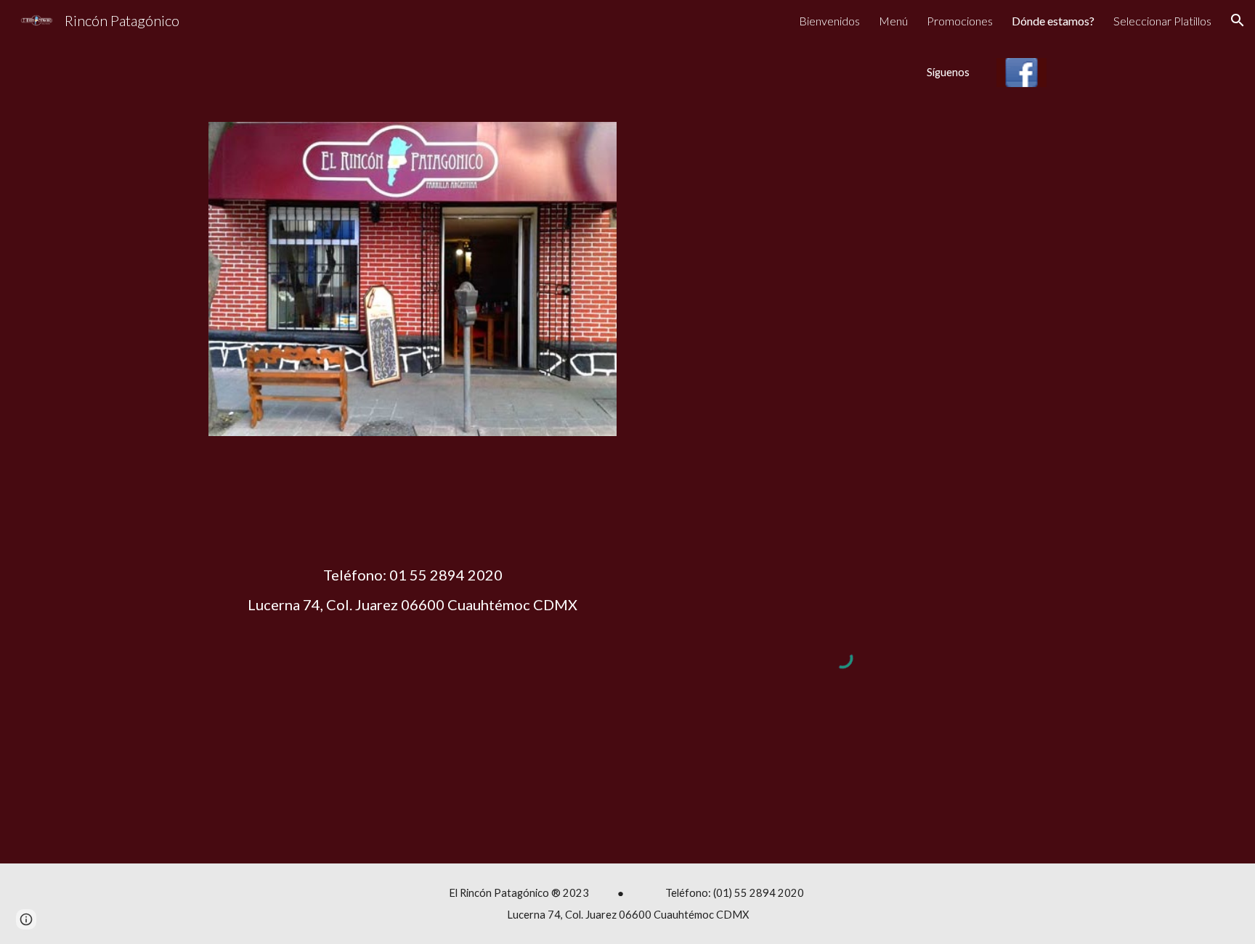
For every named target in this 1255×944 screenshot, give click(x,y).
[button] (1237, 20)
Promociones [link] (960, 21)
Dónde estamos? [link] (1053, 21)
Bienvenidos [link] (829, 21)
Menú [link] (893, 21)
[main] (878, 72)
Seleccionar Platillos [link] (1162, 21)
